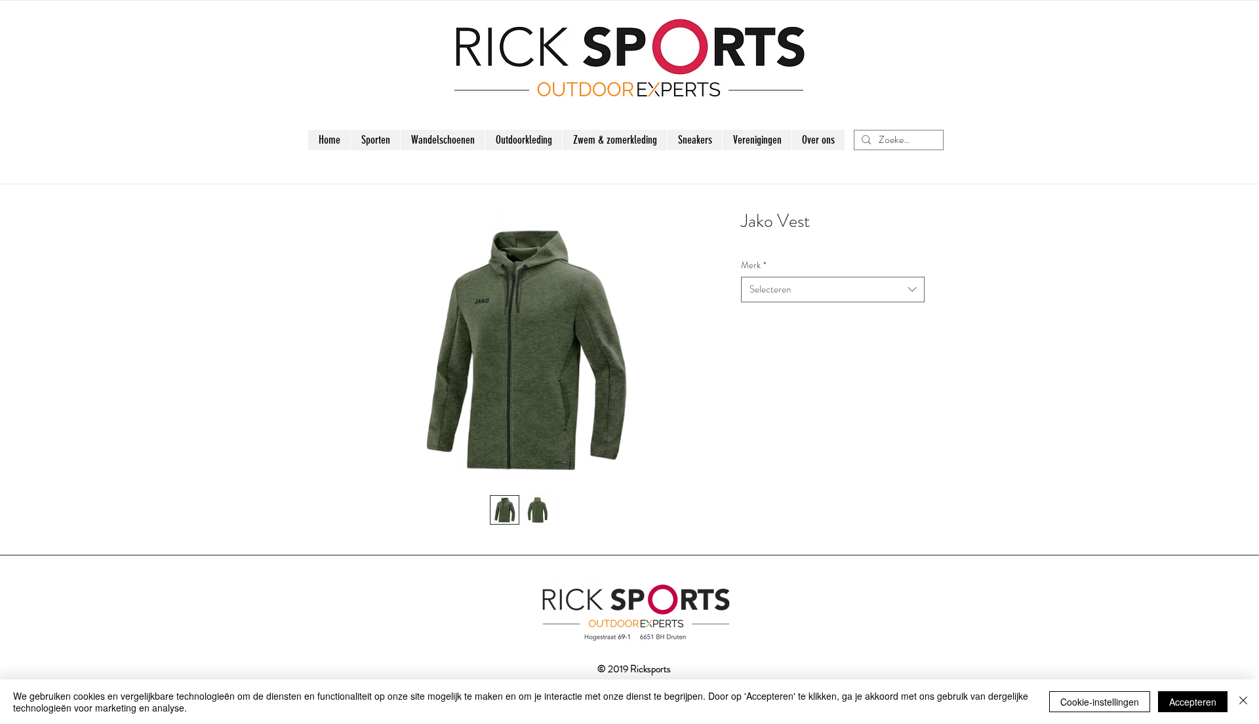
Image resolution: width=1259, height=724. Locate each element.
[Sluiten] (1243, 702)
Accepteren (1192, 701)
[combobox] (833, 289)
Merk (754, 265)
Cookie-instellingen (1099, 701)
